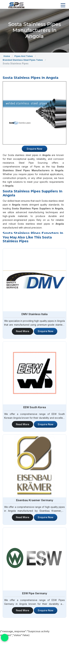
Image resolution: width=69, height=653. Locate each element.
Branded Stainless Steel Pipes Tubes (23, 60)
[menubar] (63, 5)
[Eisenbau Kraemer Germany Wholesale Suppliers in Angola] (34, 466)
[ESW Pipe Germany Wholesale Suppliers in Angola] (34, 559)
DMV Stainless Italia (34, 314)
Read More (22, 331)
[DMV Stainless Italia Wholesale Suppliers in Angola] (34, 279)
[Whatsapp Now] (4, 637)
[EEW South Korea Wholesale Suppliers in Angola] (34, 373)
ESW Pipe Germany (34, 593)
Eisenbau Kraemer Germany (34, 500)
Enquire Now (45, 331)
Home (7, 56)
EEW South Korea (34, 407)
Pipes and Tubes (23, 56)
